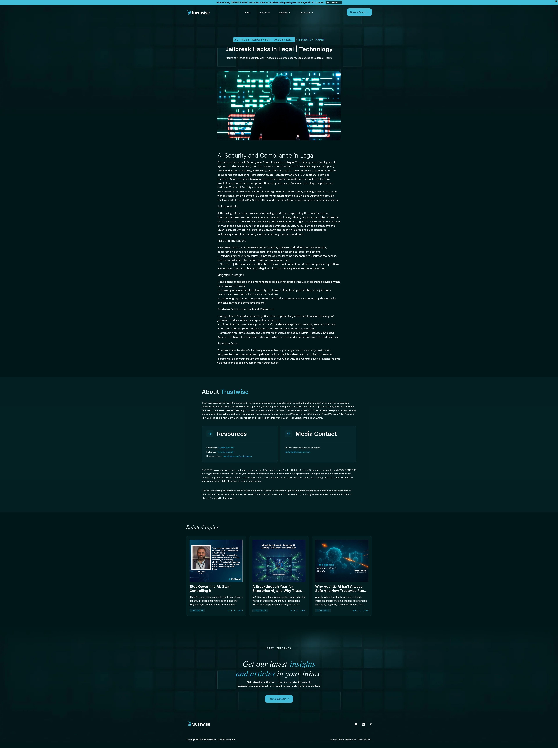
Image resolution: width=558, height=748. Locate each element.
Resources (350, 739)
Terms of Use (363, 739)
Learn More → (333, 2)
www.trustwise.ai (226, 447)
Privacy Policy (337, 739)
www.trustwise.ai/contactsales (237, 456)
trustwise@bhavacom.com (297, 452)
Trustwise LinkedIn (225, 452)
